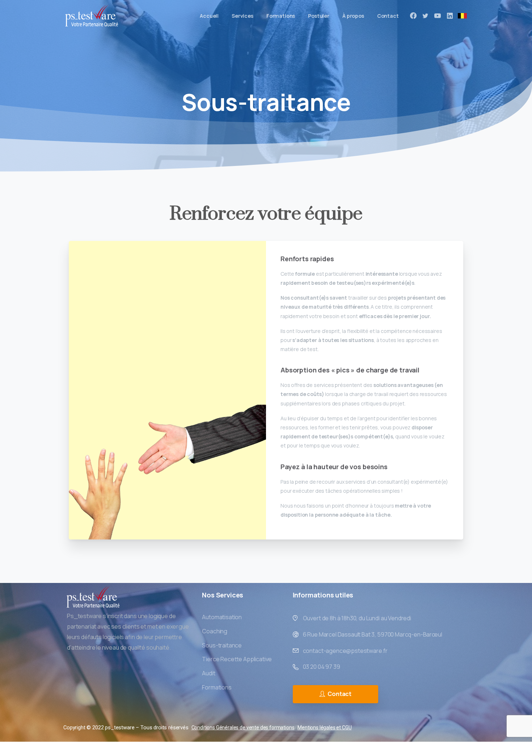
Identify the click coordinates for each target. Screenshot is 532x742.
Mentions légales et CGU (324, 727)
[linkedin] (450, 15)
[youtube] (437, 15)
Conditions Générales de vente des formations (243, 727)
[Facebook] (413, 15)
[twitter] (425, 15)
